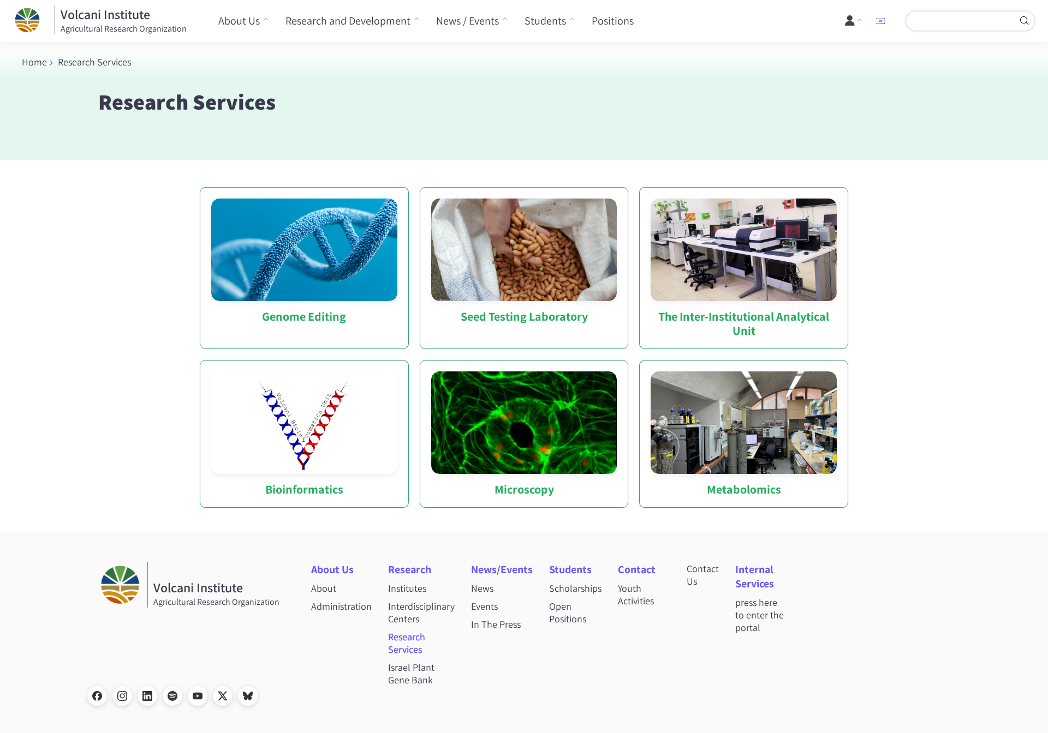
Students (545, 21)
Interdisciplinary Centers (421, 612)
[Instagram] (122, 696)
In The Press (496, 624)
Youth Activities (636, 594)
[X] (223, 696)
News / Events (467, 21)
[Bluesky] (248, 696)
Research (409, 569)
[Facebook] (97, 696)
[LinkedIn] (147, 696)
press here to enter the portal (759, 615)
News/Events (502, 569)
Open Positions (567, 612)
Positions (613, 21)
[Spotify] (172, 696)
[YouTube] (197, 696)
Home (34, 62)
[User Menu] (854, 21)
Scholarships (575, 588)
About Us (239, 21)
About (323, 588)
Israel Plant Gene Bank (411, 673)
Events (484, 606)
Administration (341, 606)
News (482, 588)
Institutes (407, 588)
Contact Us (703, 574)
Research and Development (347, 21)
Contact (637, 569)
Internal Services (754, 576)
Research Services (406, 643)
